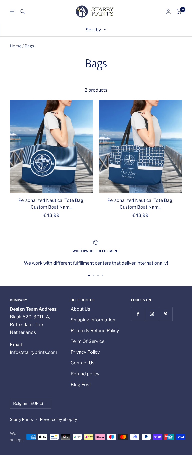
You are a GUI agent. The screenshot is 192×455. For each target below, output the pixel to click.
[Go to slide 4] (103, 275)
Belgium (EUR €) (28, 403)
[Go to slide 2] (93, 275)
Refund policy (85, 373)
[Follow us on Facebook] (138, 314)
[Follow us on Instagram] (152, 314)
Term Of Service (87, 341)
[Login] (168, 11)
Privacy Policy (85, 352)
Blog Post (81, 384)
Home (16, 46)
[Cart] (179, 11)
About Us (80, 309)
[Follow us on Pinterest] (165, 314)
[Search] (22, 11)
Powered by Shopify (58, 419)
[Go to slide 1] (89, 275)
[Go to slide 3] (98, 275)
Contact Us (82, 362)
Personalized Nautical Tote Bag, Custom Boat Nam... (51, 204)
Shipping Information (93, 319)
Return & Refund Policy (95, 330)
